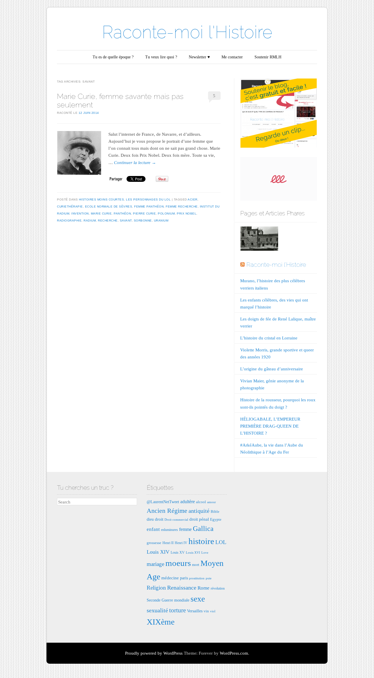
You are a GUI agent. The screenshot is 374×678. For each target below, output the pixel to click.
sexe (198, 598)
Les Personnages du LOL (148, 199)
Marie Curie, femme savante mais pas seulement (120, 100)
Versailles (194, 611)
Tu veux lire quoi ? (161, 57)
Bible (215, 511)
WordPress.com (234, 653)
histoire (201, 541)
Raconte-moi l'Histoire (187, 32)
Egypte (215, 519)
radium (90, 220)
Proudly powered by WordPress (154, 653)
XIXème (160, 621)
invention (80, 213)
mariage (155, 564)
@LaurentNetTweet (163, 501)
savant (126, 220)
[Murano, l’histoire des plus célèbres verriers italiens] (259, 239)
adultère (187, 501)
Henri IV (181, 543)
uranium (161, 220)
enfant (153, 529)
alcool (201, 502)
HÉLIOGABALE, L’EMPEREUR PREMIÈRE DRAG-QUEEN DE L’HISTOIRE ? (270, 426)
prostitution (197, 578)
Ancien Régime (167, 510)
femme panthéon (149, 206)
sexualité (157, 610)
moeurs (178, 563)
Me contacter (232, 57)
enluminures (169, 530)
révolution (218, 588)
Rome (203, 588)
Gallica (203, 528)
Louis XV (178, 552)
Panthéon (122, 213)
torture (177, 610)
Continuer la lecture (135, 162)
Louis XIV (158, 552)
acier (193, 199)
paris (184, 578)
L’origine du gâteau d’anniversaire (271, 369)
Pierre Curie (144, 213)
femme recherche (182, 206)
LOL (220, 542)
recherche (108, 220)
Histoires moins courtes (101, 199)
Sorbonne (143, 220)
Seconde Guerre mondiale (168, 600)
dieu (150, 519)
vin (206, 611)
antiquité (198, 511)
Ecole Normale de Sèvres (108, 206)
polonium (166, 213)
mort (195, 564)
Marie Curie (101, 213)
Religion (156, 588)
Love (204, 552)
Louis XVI (193, 552)
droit (159, 519)
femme (185, 529)
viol (212, 611)
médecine (170, 577)
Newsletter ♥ (199, 57)
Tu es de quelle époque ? (113, 57)
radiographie (69, 220)
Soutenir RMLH (267, 57)
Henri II (168, 543)
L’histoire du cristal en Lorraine (268, 338)
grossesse (154, 543)
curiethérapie (70, 206)
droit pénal (199, 519)
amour (211, 502)
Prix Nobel (186, 213)
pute (209, 578)
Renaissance (181, 587)
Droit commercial (176, 519)
